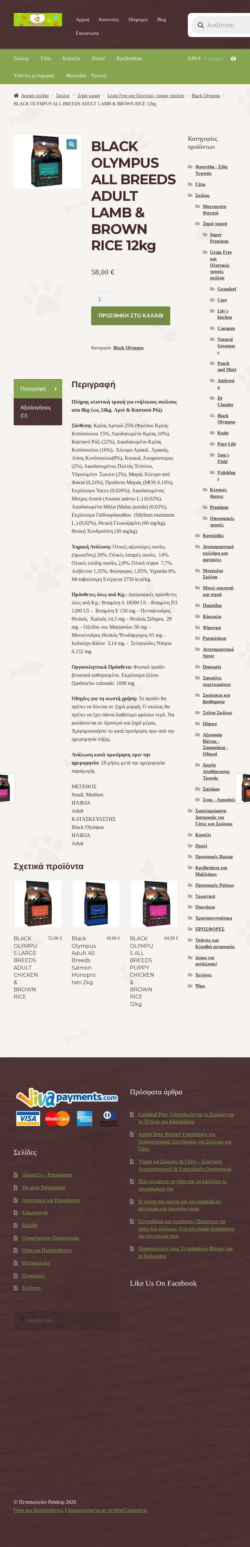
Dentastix (212, 666)
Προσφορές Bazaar (214, 856)
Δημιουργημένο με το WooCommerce (106, 1510)
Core (222, 300)
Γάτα (46, 58)
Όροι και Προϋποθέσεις (47, 1250)
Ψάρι (200, 986)
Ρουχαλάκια (214, 638)
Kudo (223, 433)
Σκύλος (21, 58)
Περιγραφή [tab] (33, 389)
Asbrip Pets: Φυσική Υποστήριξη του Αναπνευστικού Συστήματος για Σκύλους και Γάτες (184, 1141)
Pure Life (226, 444)
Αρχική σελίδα (35, 95)
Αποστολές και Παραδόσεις (51, 1200)
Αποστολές (108, 19)
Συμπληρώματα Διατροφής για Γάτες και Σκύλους (213, 817)
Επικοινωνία (87, 33)
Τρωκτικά (205, 896)
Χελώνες (203, 975)
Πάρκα (210, 723)
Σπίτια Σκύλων (217, 712)
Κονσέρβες (213, 535)
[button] (71, 144)
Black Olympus (206, 95)
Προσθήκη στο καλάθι (131, 316)
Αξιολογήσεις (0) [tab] (36, 412)
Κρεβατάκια (129, 58)
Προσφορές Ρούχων (214, 885)
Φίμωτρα (212, 627)
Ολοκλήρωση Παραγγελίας (50, 1238)
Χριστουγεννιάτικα (213, 918)
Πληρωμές (138, 19)
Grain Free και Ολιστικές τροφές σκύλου (145, 95)
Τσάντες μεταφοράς (34, 75)
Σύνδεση (31, 1288)
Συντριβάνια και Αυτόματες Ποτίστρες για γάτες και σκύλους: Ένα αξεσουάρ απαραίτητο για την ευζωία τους (186, 1228)
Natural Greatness (226, 346)
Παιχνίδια (212, 605)
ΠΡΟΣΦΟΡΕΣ (210, 929)
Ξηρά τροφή (88, 95)
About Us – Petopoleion (47, 1175)
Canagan (226, 328)
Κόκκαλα (212, 616)
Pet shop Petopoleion (43, 1187)
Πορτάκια (205, 907)
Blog (161, 19)
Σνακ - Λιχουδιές (219, 799)
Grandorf (226, 289)
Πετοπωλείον (36, 1263)
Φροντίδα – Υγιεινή (86, 75)
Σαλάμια (211, 789)
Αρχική (82, 19)
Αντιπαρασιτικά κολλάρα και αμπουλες (218, 553)
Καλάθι (29, 1225)
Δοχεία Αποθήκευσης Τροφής (216, 771)
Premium (219, 507)
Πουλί (98, 58)
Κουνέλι (71, 58)
